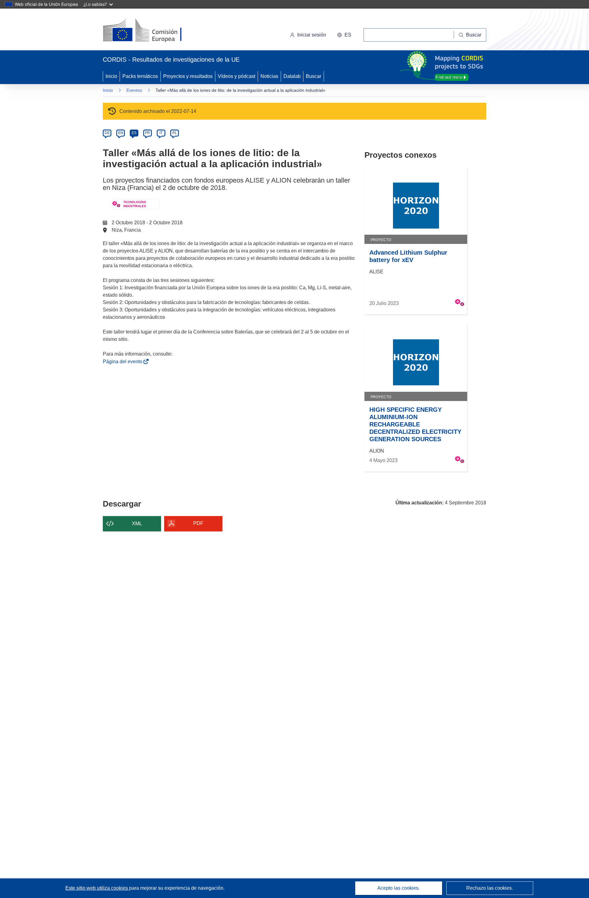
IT (161, 133)
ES (134, 133)
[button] (344, 35)
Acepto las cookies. (398, 888)
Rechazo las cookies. (489, 888)
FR (147, 133)
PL (174, 133)
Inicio (111, 76)
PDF (198, 523)
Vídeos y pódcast (236, 76)
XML (137, 523)
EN (120, 133)
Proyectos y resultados (188, 76)
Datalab (292, 76)
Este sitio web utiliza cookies (97, 888)
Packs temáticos (140, 76)
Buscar (313, 76)
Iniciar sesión (311, 34)
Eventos (134, 90)
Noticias (269, 76)
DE (107, 133)
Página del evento (124, 361)
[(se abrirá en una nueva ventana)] (152, 30)
